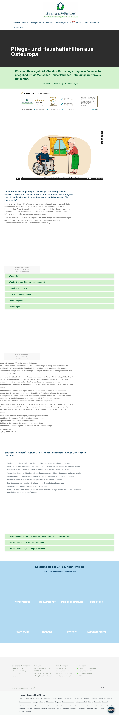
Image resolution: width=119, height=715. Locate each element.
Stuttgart (21, 711)
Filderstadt (81, 705)
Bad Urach (87, 698)
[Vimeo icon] (103, 688)
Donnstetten (97, 702)
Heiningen (59, 708)
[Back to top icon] (115, 703)
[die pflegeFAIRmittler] (60, 10)
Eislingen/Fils (41, 705)
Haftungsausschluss (86, 671)
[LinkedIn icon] (106, 688)
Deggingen (58, 702)
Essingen (49, 705)
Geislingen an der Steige (101, 705)
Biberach (109, 698)
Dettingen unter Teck (81, 702)
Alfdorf (32, 698)
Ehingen (35, 705)
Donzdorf (105, 702)
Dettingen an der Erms (68, 702)
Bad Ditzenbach (68, 698)
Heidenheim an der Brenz (48, 708)
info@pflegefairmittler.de (43, 676)
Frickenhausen (90, 705)
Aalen (20, 698)
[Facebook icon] (101, 688)
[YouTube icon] (105, 688)
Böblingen (35, 702)
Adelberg (26, 698)
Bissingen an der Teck (25, 702)
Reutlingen (97, 708)
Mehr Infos (93, 109)
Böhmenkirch (50, 702)
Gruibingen (22, 708)
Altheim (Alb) (38, 698)
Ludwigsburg (73, 708)
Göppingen (113, 705)
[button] (59, 276)
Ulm (33, 711)
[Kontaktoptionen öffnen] (111, 710)
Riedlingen (104, 708)
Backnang (53, 698)
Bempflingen (102, 698)
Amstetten (47, 698)
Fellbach (75, 705)
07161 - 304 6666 (65, 673)
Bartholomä (94, 698)
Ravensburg (82, 708)
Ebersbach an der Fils (25, 705)
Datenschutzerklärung (87, 668)
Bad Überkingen (78, 698)
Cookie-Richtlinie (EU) (85, 674)
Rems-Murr (90, 708)
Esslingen (55, 705)
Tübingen (28, 711)
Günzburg (29, 708)
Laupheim (66, 708)
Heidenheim (37, 708)
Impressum (83, 666)
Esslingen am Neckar (65, 705)
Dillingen (90, 702)
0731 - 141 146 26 (44, 673)
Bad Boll (60, 698)
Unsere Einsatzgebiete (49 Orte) (33, 695)
